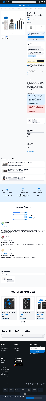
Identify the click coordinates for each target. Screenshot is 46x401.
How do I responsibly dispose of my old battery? (12, 335)
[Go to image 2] (14, 33)
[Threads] (41, 384)
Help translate (4, 383)
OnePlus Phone (21, 8)
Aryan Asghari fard (8, 249)
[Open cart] (42, 2)
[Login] (44, 2)
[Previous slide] (22, 322)
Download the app (18, 358)
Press (15, 353)
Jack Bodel (6, 236)
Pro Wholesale (16, 348)
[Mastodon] (37, 384)
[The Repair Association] (44, 384)
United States (29, 398)
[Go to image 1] (12, 33)
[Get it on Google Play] (18, 364)
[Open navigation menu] (1, 2)
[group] (3, 23)
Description (29, 79)
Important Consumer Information (5, 374)
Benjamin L (6, 222)
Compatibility (29, 115)
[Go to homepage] (6, 2)
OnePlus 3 (27, 8)
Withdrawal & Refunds (5, 367)
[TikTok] (26, 384)
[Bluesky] (39, 384)
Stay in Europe (35, 39)
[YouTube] (35, 384)
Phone (9, 8)
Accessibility (3, 360)
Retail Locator (16, 350)
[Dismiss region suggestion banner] (43, 398)
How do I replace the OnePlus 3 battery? (34, 50)
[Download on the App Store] (18, 361)
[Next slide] (24, 322)
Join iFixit (40, 60)
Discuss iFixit (3, 350)
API (2, 353)
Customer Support (4, 348)
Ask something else (32, 56)
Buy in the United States (35, 36)
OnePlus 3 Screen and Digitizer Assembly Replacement (18, 169)
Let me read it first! (34, 353)
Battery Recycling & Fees (6, 376)
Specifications (30, 127)
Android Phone (14, 8)
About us (3, 346)
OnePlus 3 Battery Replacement (14, 176)
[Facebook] (28, 384)
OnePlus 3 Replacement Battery (36, 8)
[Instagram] (33, 384)
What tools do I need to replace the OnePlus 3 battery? (35, 53)
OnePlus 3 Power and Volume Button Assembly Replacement (20, 162)
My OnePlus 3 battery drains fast (34, 47)
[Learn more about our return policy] (35, 75)
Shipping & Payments (5, 371)
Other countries (38, 398)
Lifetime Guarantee (5, 369)
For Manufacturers (17, 352)
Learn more (31, 106)
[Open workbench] (39, 2)
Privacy (2, 364)
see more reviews (23, 261)
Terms (2, 365)
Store (2, 8)
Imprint (2, 362)
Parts (5, 8)
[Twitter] (30, 384)
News (15, 355)
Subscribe (37, 351)
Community (16, 346)
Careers (2, 352)
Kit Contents (29, 147)
